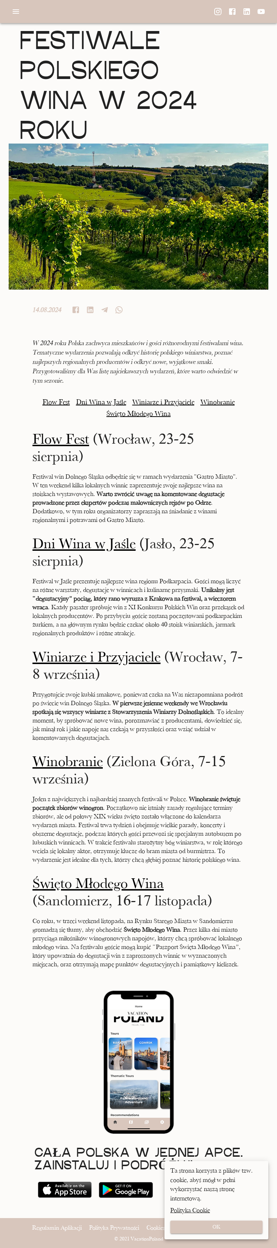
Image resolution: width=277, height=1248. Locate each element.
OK (216, 1227)
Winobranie (67, 761)
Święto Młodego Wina (98, 883)
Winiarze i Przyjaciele (96, 656)
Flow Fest (60, 439)
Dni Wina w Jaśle (84, 543)
